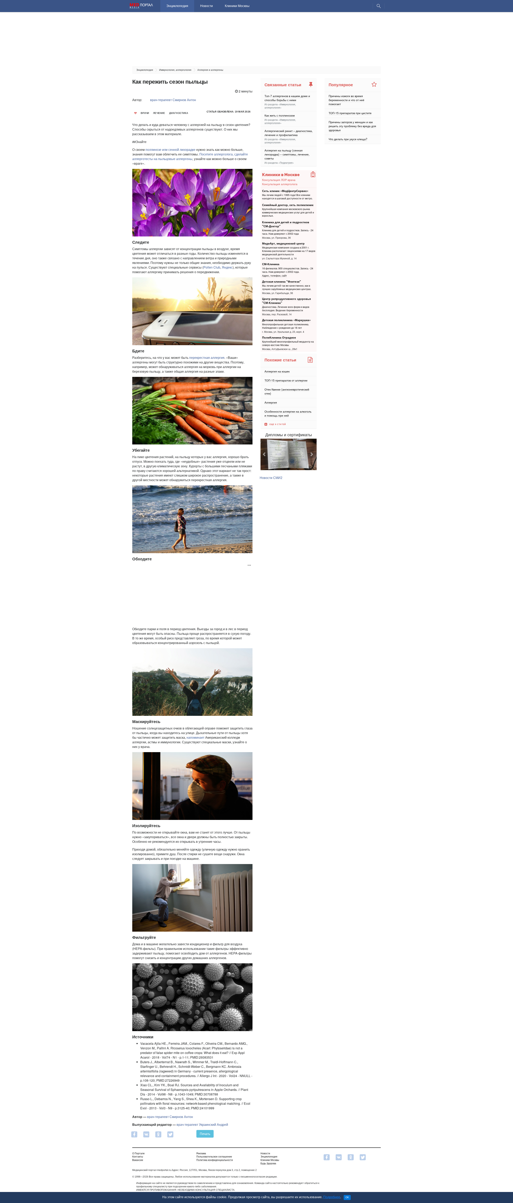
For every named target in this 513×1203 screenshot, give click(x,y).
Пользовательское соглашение (214, 1156)
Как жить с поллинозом (280, 115)
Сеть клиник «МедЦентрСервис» (285, 191)
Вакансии (137, 1160)
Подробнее (331, 1197)
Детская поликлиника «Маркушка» (286, 320)
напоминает (195, 737)
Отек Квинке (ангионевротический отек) (287, 391)
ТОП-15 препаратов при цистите (350, 113)
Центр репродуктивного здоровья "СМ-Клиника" (286, 301)
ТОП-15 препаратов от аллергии (286, 380)
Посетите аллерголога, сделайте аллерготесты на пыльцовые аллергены (190, 156)
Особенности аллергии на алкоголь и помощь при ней (288, 413)
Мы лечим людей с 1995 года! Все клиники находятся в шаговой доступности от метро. (287, 196)
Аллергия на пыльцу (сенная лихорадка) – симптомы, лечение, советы (287, 154)
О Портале (138, 1153)
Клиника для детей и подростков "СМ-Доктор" (285, 224)
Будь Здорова (268, 1163)
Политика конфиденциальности (214, 1160)
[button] (265, 460)
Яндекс (227, 267)
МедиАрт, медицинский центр (283, 243)
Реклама (201, 1153)
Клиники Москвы (237, 6)
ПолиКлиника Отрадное (279, 337)
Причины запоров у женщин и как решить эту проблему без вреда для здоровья (352, 126)
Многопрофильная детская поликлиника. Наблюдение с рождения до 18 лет (285, 326)
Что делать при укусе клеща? (348, 139)
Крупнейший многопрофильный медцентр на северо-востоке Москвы (288, 343)
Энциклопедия (177, 6)
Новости (206, 6)
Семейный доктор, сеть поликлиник (287, 205)
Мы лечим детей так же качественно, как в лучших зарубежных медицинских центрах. (286, 287)
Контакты (137, 1156)
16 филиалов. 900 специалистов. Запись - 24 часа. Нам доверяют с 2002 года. (287, 270)
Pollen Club (211, 267)
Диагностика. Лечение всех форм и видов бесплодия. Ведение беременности (285, 308)
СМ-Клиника (270, 264)
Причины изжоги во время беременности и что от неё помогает (346, 100)
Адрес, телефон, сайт (274, 275)
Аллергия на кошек (277, 371)
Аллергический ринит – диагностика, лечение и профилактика (289, 133)
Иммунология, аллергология (280, 105)
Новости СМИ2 (271, 488)
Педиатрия (286, 162)
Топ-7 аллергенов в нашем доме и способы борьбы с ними (287, 98)
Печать (205, 1133)
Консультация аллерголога (279, 184)
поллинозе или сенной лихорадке (170, 149)
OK (347, 1197)
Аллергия (271, 402)
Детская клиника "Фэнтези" (281, 281)
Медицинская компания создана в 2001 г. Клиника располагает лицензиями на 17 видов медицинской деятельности (288, 251)
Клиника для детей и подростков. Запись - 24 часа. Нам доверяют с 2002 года (287, 231)
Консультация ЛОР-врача (278, 180)
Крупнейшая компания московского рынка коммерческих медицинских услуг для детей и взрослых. (288, 212)
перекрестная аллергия (206, 357)
